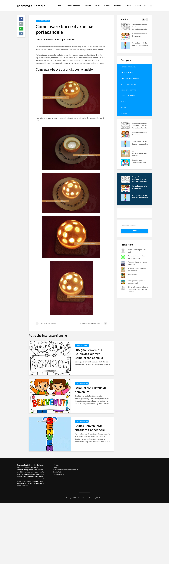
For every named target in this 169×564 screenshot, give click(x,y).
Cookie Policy (57, 472)
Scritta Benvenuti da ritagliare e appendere (90, 428)
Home (60, 6)
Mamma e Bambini (31, 6)
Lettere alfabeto (73, 6)
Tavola (97, 6)
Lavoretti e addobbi (43, 21)
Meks (86, 498)
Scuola (138, 6)
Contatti (56, 467)
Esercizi (117, 6)
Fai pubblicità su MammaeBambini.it (65, 470)
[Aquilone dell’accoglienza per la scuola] (125, 153)
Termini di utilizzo (59, 474)
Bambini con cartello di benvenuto (90, 390)
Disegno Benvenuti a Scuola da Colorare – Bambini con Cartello (89, 354)
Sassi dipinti (132, 274)
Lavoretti (87, 6)
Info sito (56, 465)
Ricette (107, 6)
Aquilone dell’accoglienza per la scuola (139, 153)
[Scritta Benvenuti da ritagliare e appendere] (50, 434)
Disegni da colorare (82, 345)
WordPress (99, 498)
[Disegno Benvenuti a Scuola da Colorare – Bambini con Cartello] (50, 358)
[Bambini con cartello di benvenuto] (50, 396)
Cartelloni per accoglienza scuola (139, 161)
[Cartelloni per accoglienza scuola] (125, 162)
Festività (128, 6)
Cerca (134, 231)
